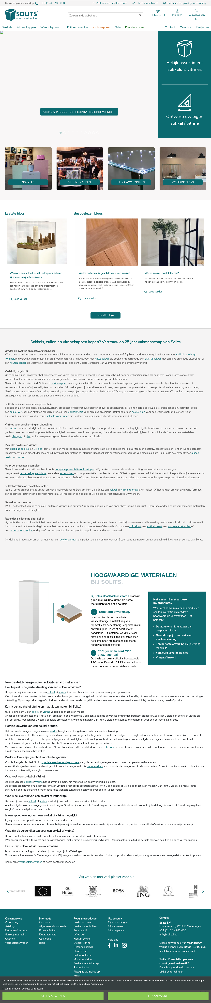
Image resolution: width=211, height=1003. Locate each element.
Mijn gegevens (116, 930)
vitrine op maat (129, 489)
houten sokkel (18, 363)
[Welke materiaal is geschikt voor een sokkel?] (106, 242)
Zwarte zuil (80, 930)
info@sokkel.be (168, 934)
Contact (163, 917)
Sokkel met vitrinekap (86, 963)
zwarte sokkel (153, 358)
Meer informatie (11, 989)
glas (28, 436)
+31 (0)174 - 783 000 (51, 3)
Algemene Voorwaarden (53, 926)
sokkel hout (138, 412)
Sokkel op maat (82, 922)
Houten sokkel (82, 938)
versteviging (108, 747)
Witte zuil (79, 934)
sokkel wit (15, 412)
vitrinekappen (59, 383)
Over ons (44, 922)
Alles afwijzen (53, 996)
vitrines (38, 449)
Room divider (81, 967)
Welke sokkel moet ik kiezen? (162, 273)
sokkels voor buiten (57, 416)
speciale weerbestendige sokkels (60, 762)
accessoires (67, 473)
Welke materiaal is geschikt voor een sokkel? (104, 273)
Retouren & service (16, 930)
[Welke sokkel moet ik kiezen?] (172, 242)
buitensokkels (95, 766)
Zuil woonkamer (83, 955)
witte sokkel (102, 358)
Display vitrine (82, 943)
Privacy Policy (47, 930)
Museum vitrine (83, 959)
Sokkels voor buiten (85, 926)
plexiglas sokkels (20, 449)
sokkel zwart (75, 412)
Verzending (11, 922)
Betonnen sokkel (83, 947)
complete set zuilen (179, 526)
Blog (42, 943)
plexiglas (17, 436)
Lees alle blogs (105, 315)
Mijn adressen (116, 926)
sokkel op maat (68, 539)
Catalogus (45, 938)
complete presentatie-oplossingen (74, 469)
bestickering (27, 473)
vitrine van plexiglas (21, 530)
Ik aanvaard (158, 996)
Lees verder (18, 299)
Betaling (10, 926)
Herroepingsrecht (15, 934)
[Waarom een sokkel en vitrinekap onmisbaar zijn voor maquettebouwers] (37, 241)
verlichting (41, 473)
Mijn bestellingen (118, 922)
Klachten (10, 938)
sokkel (113, 489)
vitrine (13, 428)
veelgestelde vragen (30, 862)
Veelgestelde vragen (16, 943)
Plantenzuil (80, 951)
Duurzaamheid (47, 934)
